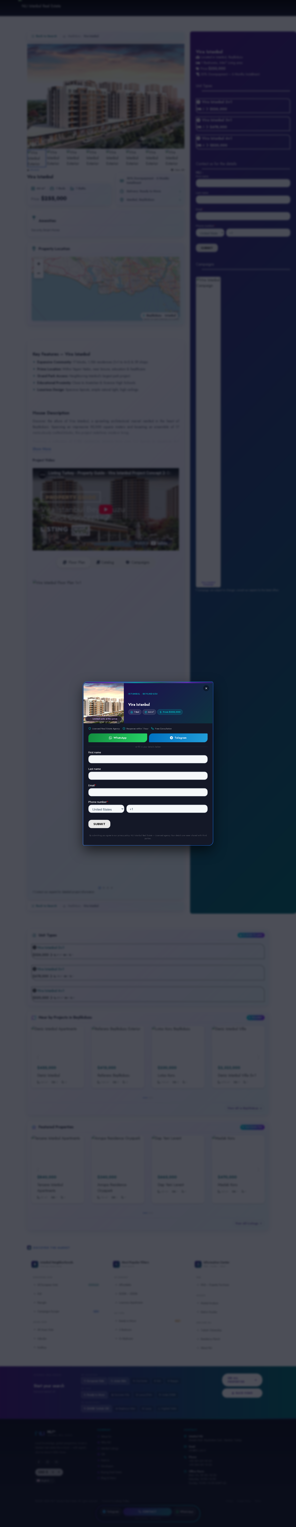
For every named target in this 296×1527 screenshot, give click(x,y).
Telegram (180, 738)
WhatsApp (120, 738)
